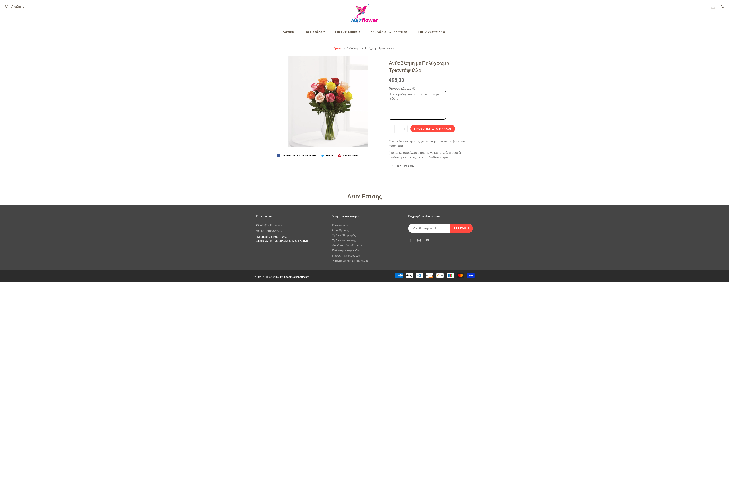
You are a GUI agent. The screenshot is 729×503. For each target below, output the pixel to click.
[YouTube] (427, 240)
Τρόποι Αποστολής (344, 240)
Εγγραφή (461, 228)
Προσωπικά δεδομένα (346, 255)
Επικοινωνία (340, 225)
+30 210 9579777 (271, 231)
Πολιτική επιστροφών (345, 250)
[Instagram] (419, 240)
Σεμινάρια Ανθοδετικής (389, 32)
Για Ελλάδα (313, 32)
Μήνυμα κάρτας (400, 88)
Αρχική (288, 32)
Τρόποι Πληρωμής (344, 235)
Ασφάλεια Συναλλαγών (347, 245)
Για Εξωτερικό (347, 32)
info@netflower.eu (271, 225)
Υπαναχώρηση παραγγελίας (350, 261)
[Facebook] (410, 240)
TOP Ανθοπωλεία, (432, 32)
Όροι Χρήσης (340, 230)
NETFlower (269, 276)
